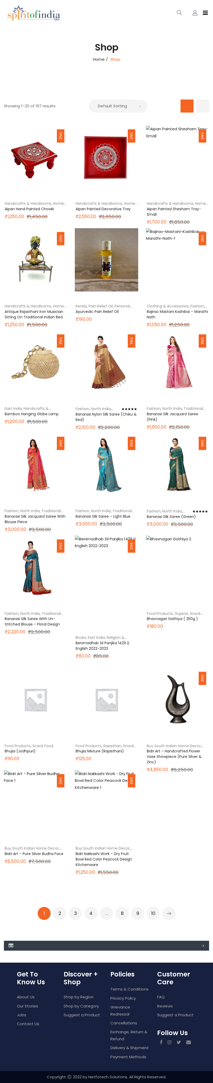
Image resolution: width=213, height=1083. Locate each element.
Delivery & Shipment (129, 1047)
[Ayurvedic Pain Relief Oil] (106, 260)
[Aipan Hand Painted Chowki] (35, 157)
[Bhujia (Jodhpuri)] (35, 699)
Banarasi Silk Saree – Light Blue (103, 516)
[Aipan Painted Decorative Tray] (106, 157)
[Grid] (187, 106)
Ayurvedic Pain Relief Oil (97, 311)
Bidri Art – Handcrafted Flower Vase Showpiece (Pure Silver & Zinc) (174, 756)
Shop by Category (81, 1006)
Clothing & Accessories (168, 306)
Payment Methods (128, 1057)
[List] (202, 106)
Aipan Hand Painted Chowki (29, 209)
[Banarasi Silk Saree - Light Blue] (106, 464)
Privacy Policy (123, 998)
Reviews (165, 1006)
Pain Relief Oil (101, 306)
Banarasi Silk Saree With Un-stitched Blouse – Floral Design (32, 621)
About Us (26, 997)
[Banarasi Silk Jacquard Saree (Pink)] (177, 362)
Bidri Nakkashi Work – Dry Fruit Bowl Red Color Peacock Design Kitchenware (104, 859)
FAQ (161, 997)
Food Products (160, 613)
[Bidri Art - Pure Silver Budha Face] (35, 802)
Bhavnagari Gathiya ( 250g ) (172, 618)
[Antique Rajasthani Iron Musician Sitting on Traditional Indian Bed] (35, 260)
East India (13, 408)
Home (99, 59)
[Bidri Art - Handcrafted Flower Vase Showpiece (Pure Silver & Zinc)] (177, 699)
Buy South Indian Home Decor (174, 745)
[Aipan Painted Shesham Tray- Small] (177, 157)
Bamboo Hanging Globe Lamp (32, 414)
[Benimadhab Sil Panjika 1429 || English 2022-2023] (106, 582)
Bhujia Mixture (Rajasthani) (100, 751)
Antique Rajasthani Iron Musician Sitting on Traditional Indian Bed (34, 314)
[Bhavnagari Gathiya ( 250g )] (177, 567)
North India (101, 408)
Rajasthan (112, 745)
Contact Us (28, 1023)
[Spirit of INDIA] (22, 12)
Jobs (21, 1015)
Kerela (81, 306)
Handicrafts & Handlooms (28, 203)
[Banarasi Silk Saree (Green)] (177, 464)
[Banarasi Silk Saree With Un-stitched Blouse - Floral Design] (35, 567)
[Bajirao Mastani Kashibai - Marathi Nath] (177, 260)
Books (81, 637)
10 (153, 913)
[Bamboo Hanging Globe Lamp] (35, 362)
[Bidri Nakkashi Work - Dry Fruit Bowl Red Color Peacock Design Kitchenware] (106, 802)
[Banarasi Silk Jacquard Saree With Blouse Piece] (35, 464)
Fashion (197, 306)
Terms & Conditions (129, 989)
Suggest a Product (82, 1015)
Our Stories (27, 1006)
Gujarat (181, 613)
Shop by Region (79, 997)
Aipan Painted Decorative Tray (103, 209)
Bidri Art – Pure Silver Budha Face (34, 853)
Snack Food (42, 745)
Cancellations (123, 1023)
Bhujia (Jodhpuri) (20, 751)
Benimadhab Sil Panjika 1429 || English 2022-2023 (102, 645)
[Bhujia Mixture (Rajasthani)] (106, 699)
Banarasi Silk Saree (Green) (171, 516)
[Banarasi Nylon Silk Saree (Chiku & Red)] (106, 362)
